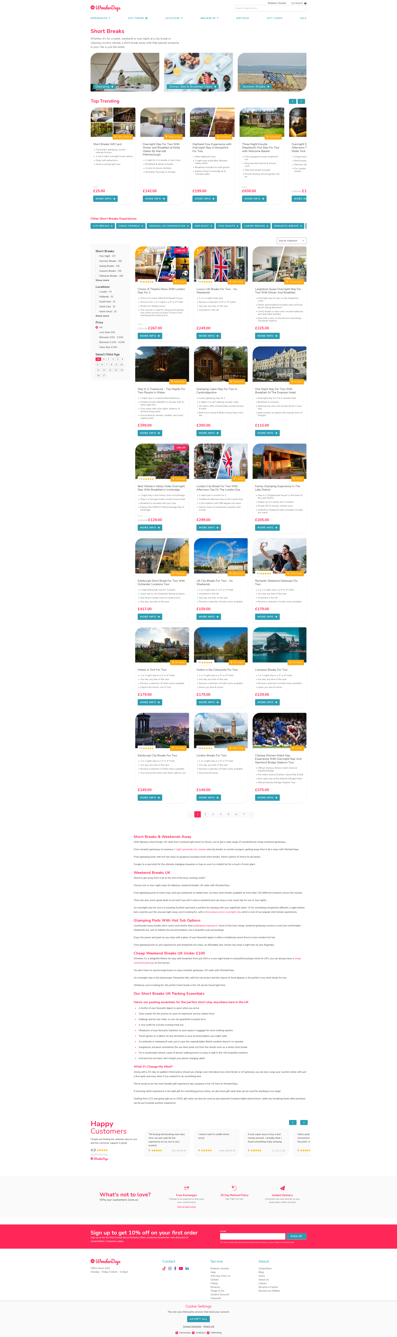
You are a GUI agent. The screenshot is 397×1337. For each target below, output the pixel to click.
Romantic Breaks (286, 225)
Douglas (298, 382)
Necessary (185, 1332)
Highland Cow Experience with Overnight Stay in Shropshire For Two (211, 147)
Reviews (215, 1287)
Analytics (201, 1332)
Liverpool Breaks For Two (271, 670)
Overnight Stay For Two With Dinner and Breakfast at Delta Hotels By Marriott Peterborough (161, 149)
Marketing (216, 1332)
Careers (263, 1283)
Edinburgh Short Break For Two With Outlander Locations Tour (161, 582)
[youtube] (181, 1268)
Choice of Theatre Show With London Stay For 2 (161, 290)
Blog (261, 1272)
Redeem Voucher (277, 3)
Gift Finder (136, 18)
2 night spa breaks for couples (190, 849)
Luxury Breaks (254, 225)
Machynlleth (179, 382)
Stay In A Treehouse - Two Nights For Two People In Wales (161, 390)
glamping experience (206, 925)
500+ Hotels (238, 282)
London (181, 282)
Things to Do (217, 1291)
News (262, 1276)
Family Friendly (129, 225)
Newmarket (238, 382)
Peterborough (175, 137)
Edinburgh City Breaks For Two (157, 755)
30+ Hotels (180, 662)
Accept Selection (192, 1326)
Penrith (299, 479)
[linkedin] (187, 1268)
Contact (214, 1279)
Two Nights (226, 225)
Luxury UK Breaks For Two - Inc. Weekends (216, 290)
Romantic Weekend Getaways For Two (276, 582)
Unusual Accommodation (167, 225)
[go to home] (105, 8)
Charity (214, 1283)
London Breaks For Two (211, 755)
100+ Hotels (238, 748)
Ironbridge (180, 479)
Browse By (208, 18)
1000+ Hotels (296, 573)
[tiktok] (164, 1268)
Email (223, 1231)
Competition (265, 1268)
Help (213, 1272)
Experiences (99, 18)
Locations (172, 18)
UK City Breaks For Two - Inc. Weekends (214, 582)
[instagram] (170, 1268)
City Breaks (101, 225)
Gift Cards (274, 18)
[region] (297, 101)
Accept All (198, 1319)
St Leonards (275, 137)
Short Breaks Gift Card (107, 144)
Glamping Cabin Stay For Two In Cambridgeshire (216, 390)
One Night (202, 225)
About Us (264, 1279)
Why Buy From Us (220, 1276)
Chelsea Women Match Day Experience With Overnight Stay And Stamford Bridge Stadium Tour (278, 759)
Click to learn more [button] (186, 1206)
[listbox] (198, 156)
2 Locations (225, 137)
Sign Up (296, 1236)
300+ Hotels (238, 573)
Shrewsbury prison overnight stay (223, 912)
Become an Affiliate (269, 1291)
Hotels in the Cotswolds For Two (217, 670)
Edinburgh (180, 573)
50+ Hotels (238, 662)
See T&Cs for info (234, 1199)
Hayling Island (295, 282)
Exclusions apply (114, 1241)
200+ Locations (124, 137)
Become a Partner (268, 1287)
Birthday (242, 18)
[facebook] (175, 1268)
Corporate (215, 1298)
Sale (303, 18)
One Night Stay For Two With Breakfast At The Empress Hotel (275, 390)
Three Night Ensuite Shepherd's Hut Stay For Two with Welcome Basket (260, 147)
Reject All (208, 1326)
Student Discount (219, 1294)
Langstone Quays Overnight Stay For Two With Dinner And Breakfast (278, 290)
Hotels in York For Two (152, 670)
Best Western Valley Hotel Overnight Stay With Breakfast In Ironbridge (161, 488)
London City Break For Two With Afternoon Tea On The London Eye (218, 488)
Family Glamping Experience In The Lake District (277, 488)
